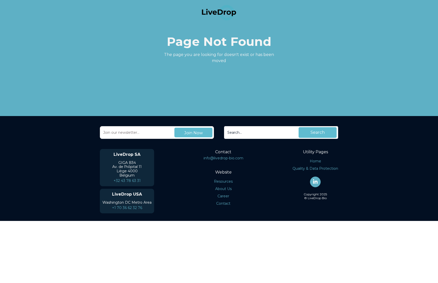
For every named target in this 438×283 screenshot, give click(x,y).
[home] (219, 12)
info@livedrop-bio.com (223, 158)
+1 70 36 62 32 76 (127, 207)
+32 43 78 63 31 (127, 180)
